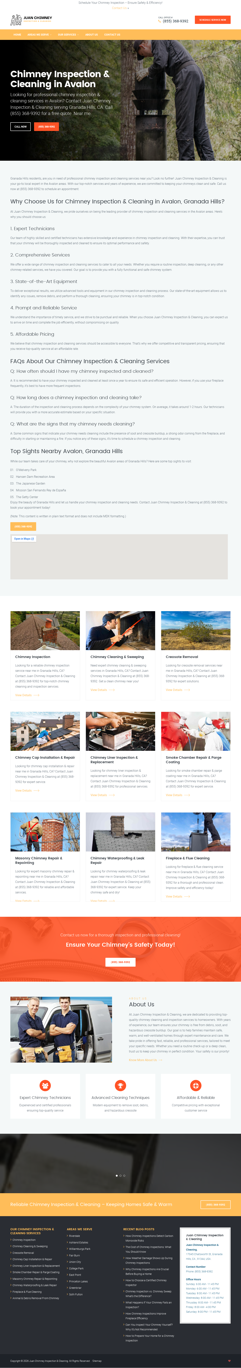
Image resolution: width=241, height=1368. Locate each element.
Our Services (67, 34)
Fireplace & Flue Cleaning (27, 1291)
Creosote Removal (23, 1253)
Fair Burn (74, 1255)
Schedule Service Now (212, 19)
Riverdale (74, 1236)
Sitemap (96, 1361)
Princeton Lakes (78, 1281)
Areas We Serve (38, 34)
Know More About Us (143, 1060)
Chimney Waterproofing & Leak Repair (35, 1285)
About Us (91, 34)
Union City (75, 1262)
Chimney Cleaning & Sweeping (30, 1246)
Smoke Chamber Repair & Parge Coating (36, 1272)
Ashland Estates (78, 1242)
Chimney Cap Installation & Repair (32, 1259)
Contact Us (119, 8)
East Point (75, 1275)
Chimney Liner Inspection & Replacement (36, 1266)
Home (17, 34)
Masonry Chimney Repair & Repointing (35, 1279)
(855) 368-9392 (175, 21)
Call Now (20, 126)
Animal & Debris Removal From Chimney (36, 1298)
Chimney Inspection (24, 1240)
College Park (76, 1268)
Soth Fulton (76, 1294)
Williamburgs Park (79, 1249)
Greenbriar (75, 1288)
